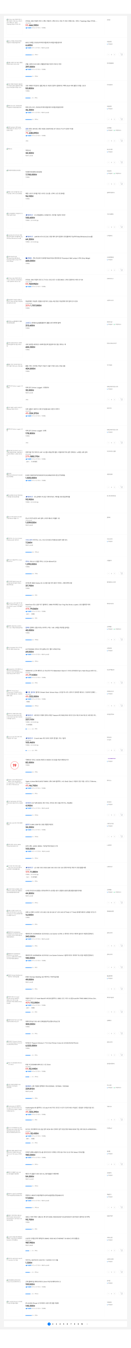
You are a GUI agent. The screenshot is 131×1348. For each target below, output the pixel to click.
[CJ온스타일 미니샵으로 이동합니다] (112, 759)
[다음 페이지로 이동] (87, 1324)
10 (81, 1324)
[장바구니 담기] (121, 54)
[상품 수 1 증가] (114, 54)
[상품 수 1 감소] (108, 54)
